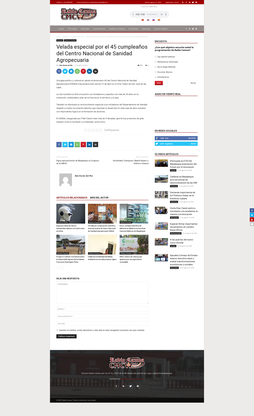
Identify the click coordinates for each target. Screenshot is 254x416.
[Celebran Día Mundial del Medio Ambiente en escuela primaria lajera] (102, 245)
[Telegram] (71, 71)
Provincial (174, 186)
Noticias (66, 36)
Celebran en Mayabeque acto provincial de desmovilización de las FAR (183, 179)
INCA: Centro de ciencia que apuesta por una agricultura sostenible (131, 259)
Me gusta (192, 138)
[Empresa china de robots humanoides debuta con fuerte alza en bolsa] (70, 214)
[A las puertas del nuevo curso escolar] (161, 242)
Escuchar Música (164, 72)
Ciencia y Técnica (160, 29)
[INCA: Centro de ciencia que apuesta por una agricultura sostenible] (134, 245)
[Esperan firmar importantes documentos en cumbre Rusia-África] (161, 226)
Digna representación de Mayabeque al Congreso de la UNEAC (77, 162)
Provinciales (72, 29)
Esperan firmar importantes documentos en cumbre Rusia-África (184, 227)
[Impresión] (95, 71)
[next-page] (62, 267)
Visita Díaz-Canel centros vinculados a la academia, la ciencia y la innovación (184, 211)
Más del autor (99, 197)
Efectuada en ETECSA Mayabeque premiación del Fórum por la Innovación (183, 164)
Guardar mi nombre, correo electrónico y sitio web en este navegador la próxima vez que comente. (102, 330)
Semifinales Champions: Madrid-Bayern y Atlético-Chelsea (130, 162)
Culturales (174, 202)
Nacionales (85, 29)
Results (193, 83)
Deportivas (146, 29)
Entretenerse (163, 77)
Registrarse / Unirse (172, 2)
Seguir (193, 144)
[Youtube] (196, 2)
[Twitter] (192, 2)
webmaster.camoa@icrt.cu (99, 2)
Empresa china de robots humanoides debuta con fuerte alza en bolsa (70, 228)
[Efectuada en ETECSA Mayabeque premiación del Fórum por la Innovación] (161, 163)
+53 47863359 (67, 2)
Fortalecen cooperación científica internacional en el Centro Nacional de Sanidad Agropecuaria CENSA (101, 228)
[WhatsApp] (77, 71)
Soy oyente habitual (166, 56)
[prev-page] (58, 267)
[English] (148, 20)
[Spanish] (159, 20)
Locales (61, 29)
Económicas (133, 29)
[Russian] (153, 20)
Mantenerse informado (167, 62)
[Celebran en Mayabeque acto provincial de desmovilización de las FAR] (161, 179)
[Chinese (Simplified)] (142, 20)
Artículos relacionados (71, 197)
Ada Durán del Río (65, 65)
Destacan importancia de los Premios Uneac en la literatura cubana (182, 195)
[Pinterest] (83, 71)
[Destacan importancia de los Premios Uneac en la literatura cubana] (161, 194)
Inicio (58, 36)
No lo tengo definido (166, 67)
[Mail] (189, 2)
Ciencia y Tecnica (77, 36)
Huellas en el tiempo (117, 29)
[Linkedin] (89, 71)
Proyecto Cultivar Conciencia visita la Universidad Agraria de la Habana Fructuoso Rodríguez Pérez (70, 259)
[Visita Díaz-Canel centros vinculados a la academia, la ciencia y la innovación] (161, 210)
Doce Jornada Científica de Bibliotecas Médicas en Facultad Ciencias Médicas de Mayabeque (132, 228)
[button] (183, 2)
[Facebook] (186, 2)
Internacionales (99, 29)
